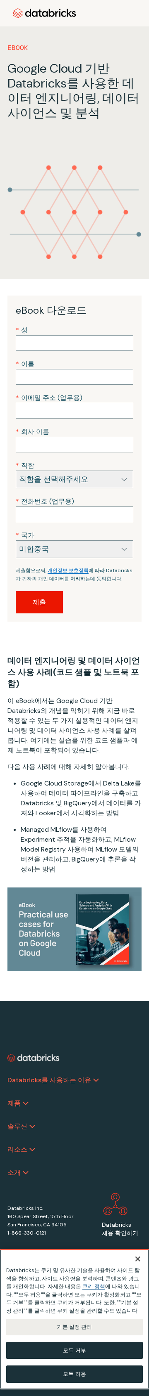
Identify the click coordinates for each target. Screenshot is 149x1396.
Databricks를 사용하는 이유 (49, 1080)
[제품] (26, 1103)
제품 (14, 1103)
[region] (74, 1319)
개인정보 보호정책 (68, 570)
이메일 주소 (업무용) (49, 397)
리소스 (17, 1149)
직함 (25, 465)
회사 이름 (32, 431)
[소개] (26, 1173)
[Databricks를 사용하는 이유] (96, 1080)
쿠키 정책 (93, 1286)
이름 (25, 364)
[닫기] (138, 1259)
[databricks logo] (33, 1058)
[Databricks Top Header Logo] (44, 13)
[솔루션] (32, 1126)
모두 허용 (74, 1373)
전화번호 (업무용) (45, 501)
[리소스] (32, 1150)
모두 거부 (74, 1350)
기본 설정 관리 (74, 1326)
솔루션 (17, 1126)
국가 (25, 535)
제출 (39, 602)
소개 (14, 1172)
